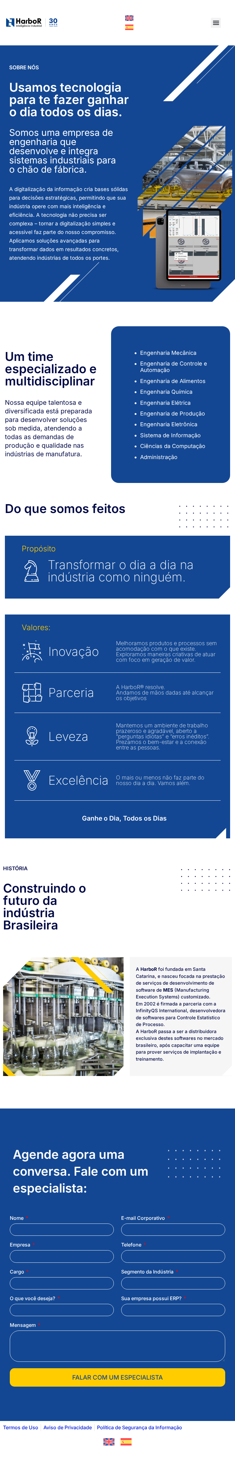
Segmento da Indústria (148, 1272)
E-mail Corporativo (143, 1218)
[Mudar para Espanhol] (129, 27)
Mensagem (23, 1325)
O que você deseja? (33, 1298)
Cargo (17, 1272)
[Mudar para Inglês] (129, 18)
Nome (17, 1218)
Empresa (21, 1245)
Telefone (132, 1245)
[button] (216, 23)
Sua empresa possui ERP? (152, 1298)
